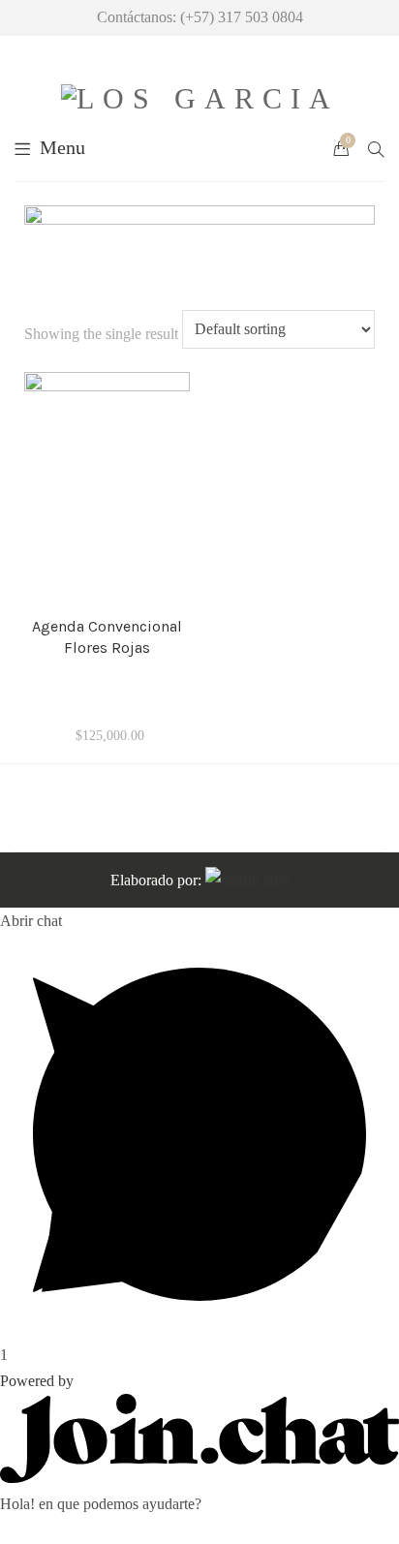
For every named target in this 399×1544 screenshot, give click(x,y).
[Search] (375, 147)
